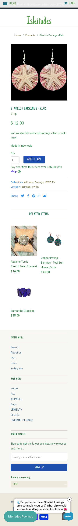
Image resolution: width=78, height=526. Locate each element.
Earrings (39, 182)
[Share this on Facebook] (27, 195)
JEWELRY (50, 182)
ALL (13, 393)
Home (14, 388)
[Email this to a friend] (43, 195)
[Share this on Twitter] (21, 195)
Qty (13, 153)
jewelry (35, 186)
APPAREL (16, 399)
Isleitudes (39, 21)
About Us (16, 352)
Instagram (17, 368)
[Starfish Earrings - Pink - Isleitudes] (39, 72)
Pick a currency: (21, 477)
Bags (14, 404)
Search (15, 347)
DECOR (15, 414)
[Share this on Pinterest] (32, 195)
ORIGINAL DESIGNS (22, 420)
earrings (26, 186)
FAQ (13, 357)
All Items (29, 182)
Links (14, 363)
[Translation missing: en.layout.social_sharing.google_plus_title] (38, 195)
